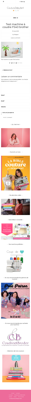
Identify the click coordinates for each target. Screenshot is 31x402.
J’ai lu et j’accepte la (15, 113)
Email (2, 101)
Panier (15, 396)
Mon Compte (21, 396)
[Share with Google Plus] (14, 63)
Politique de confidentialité (21, 112)
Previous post (7, 70)
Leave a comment (15, 38)
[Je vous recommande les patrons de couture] (15, 300)
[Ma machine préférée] (15, 260)
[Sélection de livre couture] (15, 369)
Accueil (12, 393)
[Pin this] (16, 63)
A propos (18, 393)
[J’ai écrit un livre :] (15, 173)
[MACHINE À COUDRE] (15, 231)
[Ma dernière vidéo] (15, 207)
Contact (10, 396)
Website (3, 106)
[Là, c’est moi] (15, 137)
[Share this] (9, 63)
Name (3, 95)
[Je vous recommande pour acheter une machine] (15, 337)
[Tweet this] (11, 63)
